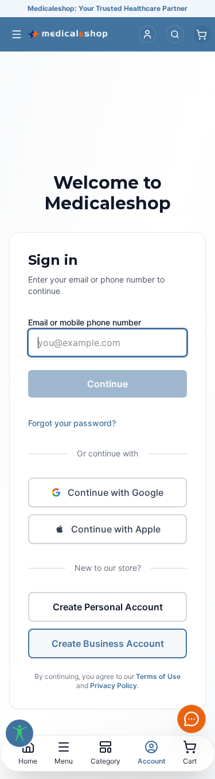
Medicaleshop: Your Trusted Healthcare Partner (107, 8)
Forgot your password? (72, 423)
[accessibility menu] (19, 733)
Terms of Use (158, 676)
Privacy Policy (113, 685)
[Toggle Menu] (16, 34)
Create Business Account (108, 643)
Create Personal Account (108, 607)
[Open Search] (175, 34)
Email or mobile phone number (84, 322)
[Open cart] (201, 34)
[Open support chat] (191, 719)
